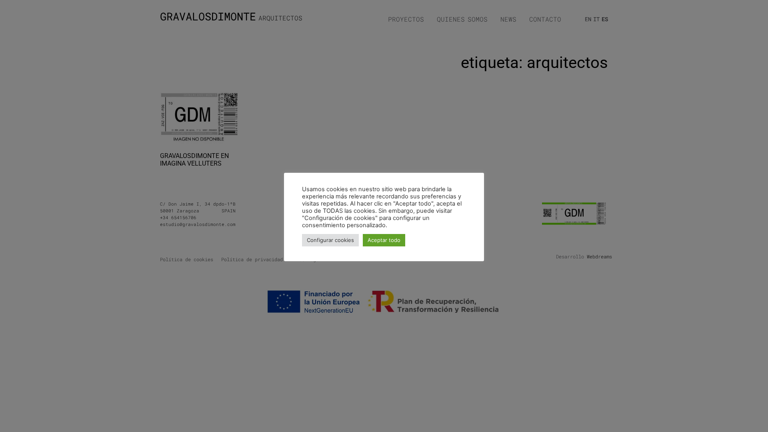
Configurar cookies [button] (330, 240)
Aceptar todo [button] (384, 240)
